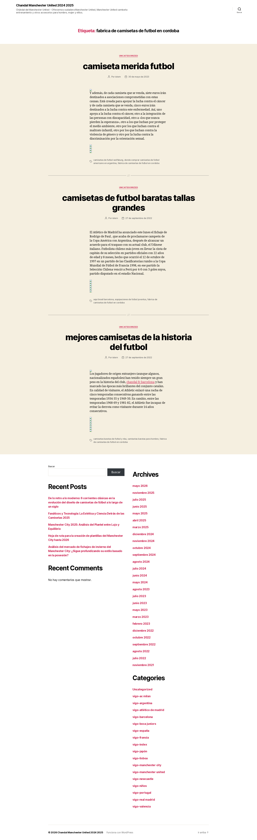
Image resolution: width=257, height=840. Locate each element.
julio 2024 (139, 568)
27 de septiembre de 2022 (138, 218)
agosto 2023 (141, 589)
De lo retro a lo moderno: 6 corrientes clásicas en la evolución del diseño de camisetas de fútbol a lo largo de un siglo (85, 502)
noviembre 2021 (143, 665)
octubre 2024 (142, 548)
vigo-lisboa (140, 758)
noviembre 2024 (143, 541)
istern (118, 76)
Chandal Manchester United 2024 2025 (44, 5)
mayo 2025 (140, 513)
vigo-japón (140, 751)
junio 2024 (140, 575)
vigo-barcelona (143, 717)
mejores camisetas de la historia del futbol (128, 342)
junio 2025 (140, 506)
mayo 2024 (140, 582)
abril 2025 (139, 520)
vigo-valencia (142, 806)
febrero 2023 (141, 623)
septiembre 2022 (144, 644)
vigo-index (140, 744)
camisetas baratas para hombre (143, 438)
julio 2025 (139, 499)
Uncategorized (128, 56)
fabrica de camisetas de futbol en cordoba (138, 163)
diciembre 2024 (143, 534)
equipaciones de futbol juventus (130, 299)
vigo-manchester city (147, 765)
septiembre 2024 (144, 554)
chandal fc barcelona (140, 382)
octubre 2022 (142, 637)
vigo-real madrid (144, 799)
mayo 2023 (140, 610)
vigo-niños (140, 786)
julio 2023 (139, 596)
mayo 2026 (140, 486)
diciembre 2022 (143, 630)
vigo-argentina (142, 703)
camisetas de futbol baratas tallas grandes (128, 203)
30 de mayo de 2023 (138, 76)
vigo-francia (141, 737)
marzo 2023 (140, 617)
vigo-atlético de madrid (148, 710)
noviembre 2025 (143, 492)
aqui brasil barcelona (103, 299)
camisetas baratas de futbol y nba (109, 438)
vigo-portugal (142, 792)
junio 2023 (140, 603)
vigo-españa (141, 730)
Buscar (51, 466)
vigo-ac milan (142, 696)
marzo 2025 (140, 527)
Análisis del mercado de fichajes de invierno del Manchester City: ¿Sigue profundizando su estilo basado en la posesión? (85, 551)
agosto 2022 (141, 651)
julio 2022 (139, 658)
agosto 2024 (141, 561)
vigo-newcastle (143, 779)
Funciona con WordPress (119, 832)
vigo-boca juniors (144, 723)
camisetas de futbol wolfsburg (108, 160)
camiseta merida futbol (128, 66)
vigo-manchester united (149, 772)
